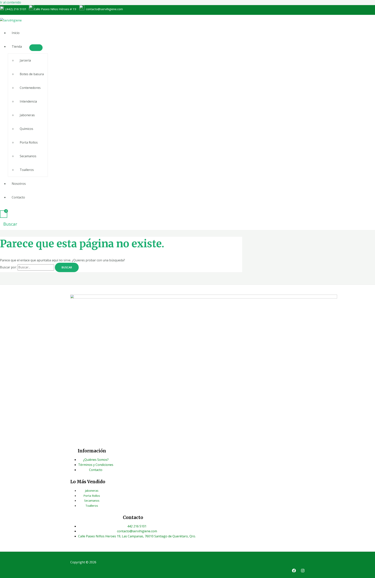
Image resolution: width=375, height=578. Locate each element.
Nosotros (19, 183)
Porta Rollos (29, 142)
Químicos (26, 129)
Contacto (18, 197)
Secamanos (28, 156)
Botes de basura (32, 74)
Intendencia (28, 101)
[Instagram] (303, 571)
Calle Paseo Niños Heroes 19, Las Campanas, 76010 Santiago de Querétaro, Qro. (137, 536)
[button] (8, 224)
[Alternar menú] (36, 47)
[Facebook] (294, 571)
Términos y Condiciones (95, 465)
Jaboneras (27, 115)
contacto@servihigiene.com (103, 9)
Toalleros (27, 170)
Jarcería (25, 60)
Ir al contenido (10, 2)
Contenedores (30, 88)
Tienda (17, 46)
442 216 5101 (136, 526)
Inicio (16, 33)
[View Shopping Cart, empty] (3, 214)
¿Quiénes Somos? (96, 459)
